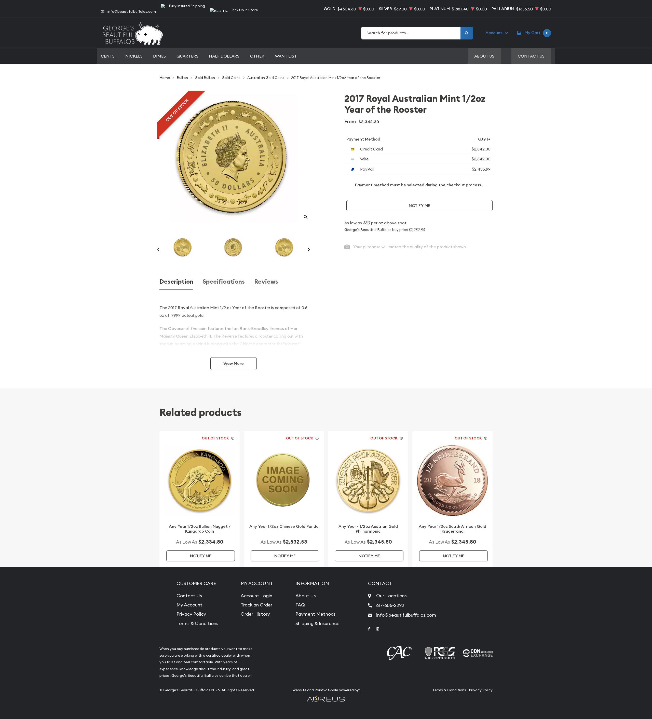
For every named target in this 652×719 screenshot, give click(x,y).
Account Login (256, 596)
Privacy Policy (191, 614)
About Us (484, 56)
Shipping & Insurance (317, 623)
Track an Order (256, 605)
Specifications (224, 281)
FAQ (300, 605)
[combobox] (411, 33)
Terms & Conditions (197, 623)
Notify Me (419, 205)
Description (176, 281)
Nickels (134, 56)
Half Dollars (224, 56)
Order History (255, 614)
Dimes (159, 56)
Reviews (266, 281)
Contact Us (531, 56)
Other (257, 56)
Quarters (187, 56)
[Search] (466, 33)
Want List (286, 56)
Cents (108, 56)
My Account (189, 605)
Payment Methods (315, 614)
